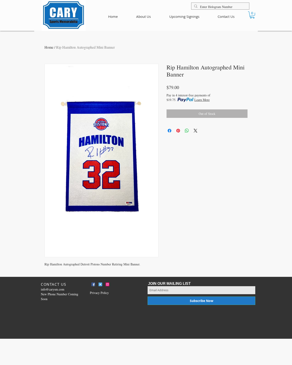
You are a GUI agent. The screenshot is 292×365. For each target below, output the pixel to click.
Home (48, 47)
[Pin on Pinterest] (178, 130)
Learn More (202, 100)
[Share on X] (195, 130)
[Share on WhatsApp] (187, 130)
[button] (252, 15)
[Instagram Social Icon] (107, 284)
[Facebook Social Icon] (93, 284)
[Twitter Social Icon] (100, 284)
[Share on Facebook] (169, 130)
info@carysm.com (52, 289)
